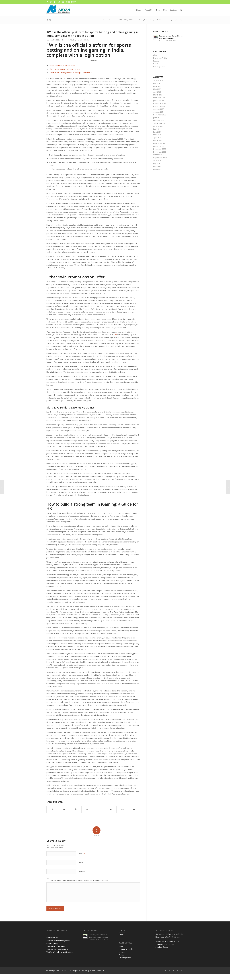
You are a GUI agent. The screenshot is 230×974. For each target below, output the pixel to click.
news (122, 934)
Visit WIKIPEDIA (52, 937)
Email (81, 862)
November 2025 (159, 106)
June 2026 (157, 86)
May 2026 (157, 89)
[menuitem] (139, 10)
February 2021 (159, 143)
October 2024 (158, 112)
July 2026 (156, 83)
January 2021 (158, 146)
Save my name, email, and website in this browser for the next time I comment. (79, 880)
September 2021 (160, 123)
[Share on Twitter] (64, 809)
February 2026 (159, 97)
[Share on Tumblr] (99, 809)
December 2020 (159, 149)
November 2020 (159, 152)
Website (82, 871)
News (155, 63)
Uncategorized (159, 66)
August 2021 (158, 126)
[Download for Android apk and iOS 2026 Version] (2, 487)
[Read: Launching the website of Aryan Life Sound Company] (155, 37)
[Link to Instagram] (51, 2)
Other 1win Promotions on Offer (62, 65)
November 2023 (159, 115)
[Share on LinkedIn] (87, 809)
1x (116, 335)
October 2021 (158, 120)
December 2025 (159, 103)
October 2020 (158, 155)
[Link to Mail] (63, 2)
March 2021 (158, 140)
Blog (48, 19)
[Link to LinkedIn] (55, 2)
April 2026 (157, 92)
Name (82, 853)
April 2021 (157, 137)
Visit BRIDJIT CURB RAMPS (56, 946)
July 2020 (156, 163)
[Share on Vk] (110, 809)
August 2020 (158, 160)
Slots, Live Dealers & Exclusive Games (64, 69)
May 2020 (157, 169)
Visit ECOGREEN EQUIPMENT (57, 949)
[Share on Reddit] (122, 809)
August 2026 (158, 80)
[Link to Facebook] (47, 2)
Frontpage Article (160, 58)
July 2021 (156, 129)
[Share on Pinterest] (75, 809)
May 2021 (157, 135)
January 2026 (158, 100)
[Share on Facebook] (52, 809)
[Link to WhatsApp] (59, 2)
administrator (84, 40)
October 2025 (158, 109)
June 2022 (157, 118)
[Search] (181, 10)
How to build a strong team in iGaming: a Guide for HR (70, 73)
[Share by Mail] (134, 809)
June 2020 (157, 166)
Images (156, 61)
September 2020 (160, 157)
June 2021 (157, 132)
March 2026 (158, 95)
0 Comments (65, 40)
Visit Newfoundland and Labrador (60, 952)
